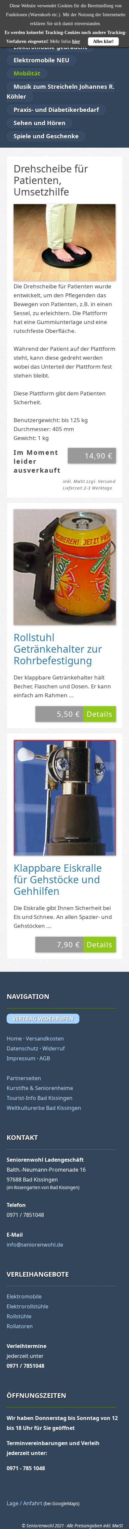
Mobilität (27, 73)
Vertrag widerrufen (43, 1018)
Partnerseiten (24, 1078)
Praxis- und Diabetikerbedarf (56, 110)
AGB (44, 1058)
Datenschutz (22, 1048)
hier (76, 41)
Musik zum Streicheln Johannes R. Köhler (60, 91)
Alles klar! (103, 41)
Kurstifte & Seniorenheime (40, 1088)
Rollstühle (19, 1316)
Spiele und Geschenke (46, 136)
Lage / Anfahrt (24, 1503)
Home (14, 1038)
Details (99, 714)
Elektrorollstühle (27, 1306)
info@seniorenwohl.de (35, 1244)
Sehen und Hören (39, 123)
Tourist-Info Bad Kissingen (39, 1098)
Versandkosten (45, 1038)
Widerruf (53, 1048)
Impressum (21, 1058)
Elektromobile (24, 1296)
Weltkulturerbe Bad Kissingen (44, 1107)
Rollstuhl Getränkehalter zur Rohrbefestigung (58, 649)
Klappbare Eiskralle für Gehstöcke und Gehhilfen (58, 879)
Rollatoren (20, 1326)
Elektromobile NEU (41, 60)
